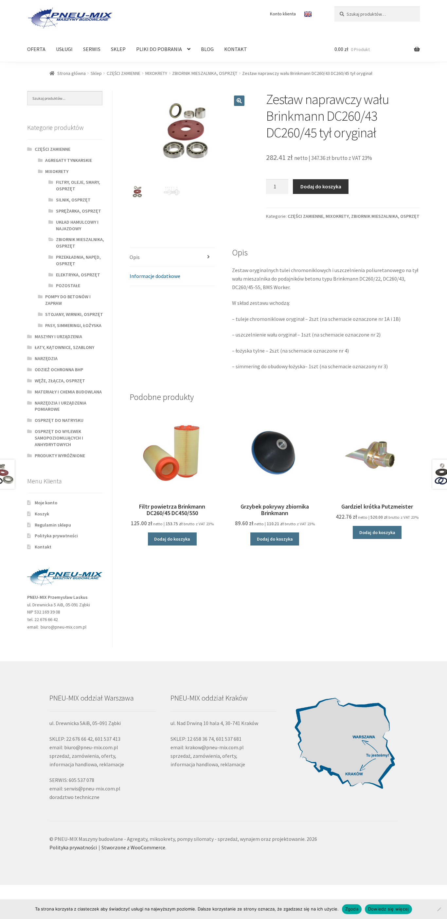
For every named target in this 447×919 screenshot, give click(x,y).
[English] (308, 14)
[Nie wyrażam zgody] (439, 909)
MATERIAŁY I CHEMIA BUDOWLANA (68, 392)
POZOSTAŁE (68, 285)
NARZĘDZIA (46, 358)
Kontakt (43, 547)
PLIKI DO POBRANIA (159, 49)
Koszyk (42, 514)
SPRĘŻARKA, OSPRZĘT (78, 211)
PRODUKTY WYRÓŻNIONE (60, 456)
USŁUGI (64, 49)
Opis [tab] (135, 257)
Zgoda (351, 908)
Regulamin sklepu (53, 525)
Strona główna (71, 73)
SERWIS (91, 49)
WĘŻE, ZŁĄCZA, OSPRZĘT (60, 381)
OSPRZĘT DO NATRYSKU (59, 420)
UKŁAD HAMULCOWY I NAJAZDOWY (77, 225)
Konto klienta (283, 14)
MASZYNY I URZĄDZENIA (58, 336)
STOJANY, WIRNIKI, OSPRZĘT (74, 314)
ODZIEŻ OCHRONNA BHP (59, 370)
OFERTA (36, 49)
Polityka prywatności (56, 536)
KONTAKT (235, 49)
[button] (239, 100)
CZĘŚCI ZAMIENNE (123, 73)
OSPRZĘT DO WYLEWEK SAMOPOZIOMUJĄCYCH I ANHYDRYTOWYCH (59, 437)
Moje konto (46, 503)
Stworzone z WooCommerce (133, 847)
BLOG (207, 49)
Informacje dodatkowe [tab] (155, 276)
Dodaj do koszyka (320, 186)
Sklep (96, 73)
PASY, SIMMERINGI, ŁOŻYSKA (73, 325)
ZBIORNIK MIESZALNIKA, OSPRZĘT (204, 73)
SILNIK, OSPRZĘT (73, 200)
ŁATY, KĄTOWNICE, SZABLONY (64, 347)
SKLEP (118, 49)
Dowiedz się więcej (388, 908)
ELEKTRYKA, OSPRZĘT (78, 275)
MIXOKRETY (156, 73)
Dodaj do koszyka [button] (172, 539)
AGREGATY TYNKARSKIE (68, 160)
